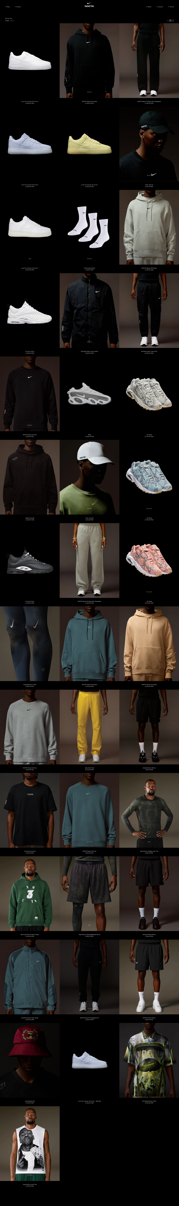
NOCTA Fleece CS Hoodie (89, 101)
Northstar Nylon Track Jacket (89, 351)
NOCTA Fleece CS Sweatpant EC (89, 1018)
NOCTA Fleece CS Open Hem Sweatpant (149, 101)
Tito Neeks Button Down (149, 1101)
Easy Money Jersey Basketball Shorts (89, 934)
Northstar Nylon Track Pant (149, 351)
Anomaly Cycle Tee (29, 851)
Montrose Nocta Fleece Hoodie (30, 934)
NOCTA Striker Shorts (149, 1018)
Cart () (172, 7)
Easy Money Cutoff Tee (30, 1184)
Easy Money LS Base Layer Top (149, 851)
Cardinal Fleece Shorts (149, 934)
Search (149, 7)
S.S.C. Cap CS (149, 184)
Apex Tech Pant (89, 768)
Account (160, 7)
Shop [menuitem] (8, 7)
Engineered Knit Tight (29, 684)
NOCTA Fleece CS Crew (30, 434)
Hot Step (149, 434)
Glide (89, 434)
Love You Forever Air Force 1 (29, 101)
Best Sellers (8, 18)
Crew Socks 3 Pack (89, 268)
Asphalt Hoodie (29, 518)
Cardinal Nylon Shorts (149, 768)
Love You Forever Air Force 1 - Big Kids (89, 1101)
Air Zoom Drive (29, 351)
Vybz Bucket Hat (30, 1101)
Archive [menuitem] (18, 7)
